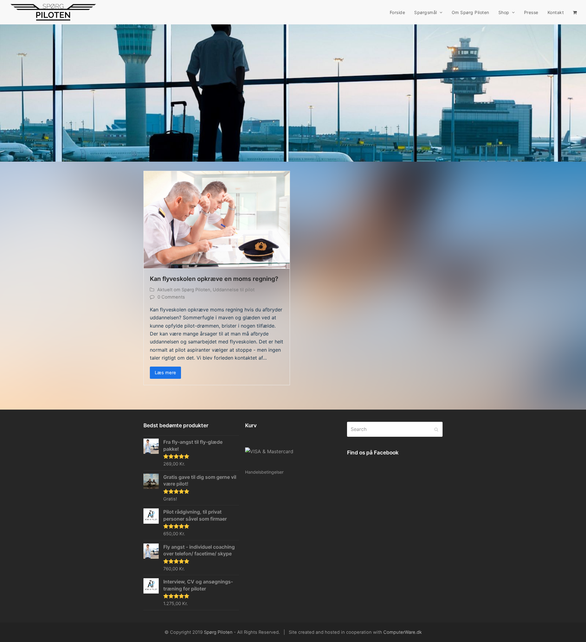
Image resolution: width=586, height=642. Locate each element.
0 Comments (171, 297)
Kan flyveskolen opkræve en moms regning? (214, 278)
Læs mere (165, 372)
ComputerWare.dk (402, 632)
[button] (574, 12)
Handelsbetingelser (264, 472)
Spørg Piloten (218, 632)
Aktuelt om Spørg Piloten (183, 289)
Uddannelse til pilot (234, 289)
